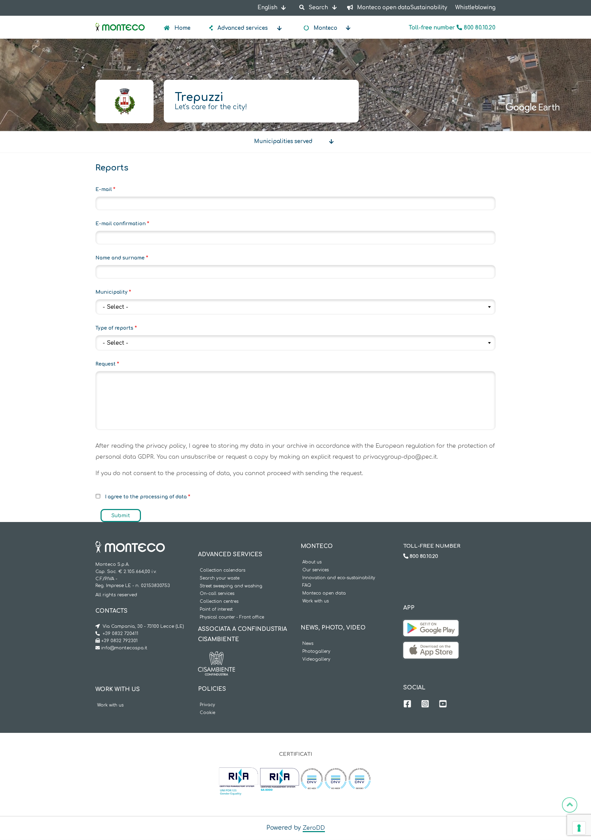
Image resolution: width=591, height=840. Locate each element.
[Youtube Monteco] (443, 704)
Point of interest (216, 609)
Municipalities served (283, 141)
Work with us (110, 705)
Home (182, 28)
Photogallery (316, 651)
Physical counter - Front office (232, 617)
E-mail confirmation (120, 223)
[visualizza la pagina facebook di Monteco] (407, 704)
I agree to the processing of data (146, 496)
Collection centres (219, 601)
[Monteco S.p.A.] (120, 21)
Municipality (111, 292)
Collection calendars (222, 570)
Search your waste (219, 578)
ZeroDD (314, 828)
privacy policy (166, 446)
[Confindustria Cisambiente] (216, 656)
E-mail (103, 189)
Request (105, 364)
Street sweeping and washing (231, 586)
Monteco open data (324, 593)
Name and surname (120, 257)
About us (311, 562)
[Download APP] (431, 625)
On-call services (217, 593)
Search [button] (318, 8)
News (307, 643)
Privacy (207, 705)
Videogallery (316, 659)
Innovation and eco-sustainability (338, 578)
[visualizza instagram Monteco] (425, 704)
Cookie (207, 713)
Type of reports (114, 328)
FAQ (306, 585)
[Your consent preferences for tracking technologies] (579, 828)
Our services (315, 570)
